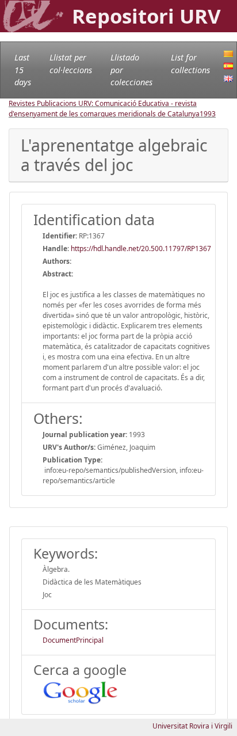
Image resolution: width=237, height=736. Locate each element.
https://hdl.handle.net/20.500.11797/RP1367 (141, 248)
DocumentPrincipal (73, 640)
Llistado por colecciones (131, 70)
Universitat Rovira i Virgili (192, 726)
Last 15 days (22, 70)
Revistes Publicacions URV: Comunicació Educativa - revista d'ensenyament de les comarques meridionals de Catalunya (104, 108)
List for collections (190, 63)
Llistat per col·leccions (70, 63)
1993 (208, 114)
